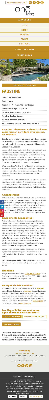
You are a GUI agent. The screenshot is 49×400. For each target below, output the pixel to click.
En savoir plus (36, 396)
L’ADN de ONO (24, 20)
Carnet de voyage (24, 49)
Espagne (24, 35)
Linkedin (30, 2)
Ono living (24, 11)
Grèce (24, 30)
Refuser (23, 396)
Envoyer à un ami (11, 324)
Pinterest (38, 2)
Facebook (34, 2)
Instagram (42, 2)
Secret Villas (24, 55)
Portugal (24, 44)
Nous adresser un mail (16, 3)
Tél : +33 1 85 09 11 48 (24, 353)
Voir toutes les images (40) (25, 85)
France (24, 39)
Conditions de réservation (24, 376)
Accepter (12, 396)
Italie (24, 25)
